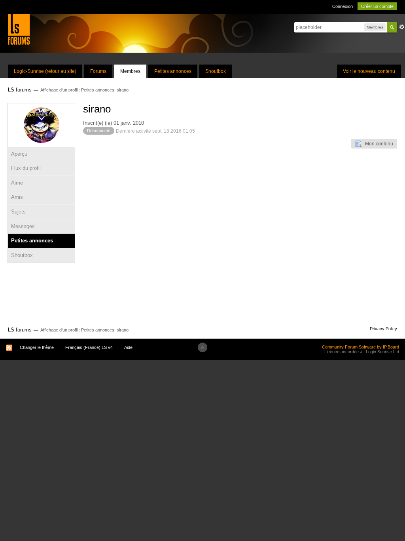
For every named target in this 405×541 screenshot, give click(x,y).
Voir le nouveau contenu (369, 71)
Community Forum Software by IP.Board (360, 347)
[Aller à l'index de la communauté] (19, 29)
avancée (402, 27)
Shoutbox (215, 71)
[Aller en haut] (202, 347)
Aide (128, 347)
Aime (17, 183)
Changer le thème (37, 347)
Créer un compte (377, 6)
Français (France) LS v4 (89, 347)
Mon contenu (377, 144)
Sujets (18, 212)
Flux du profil (26, 168)
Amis (17, 197)
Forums (98, 71)
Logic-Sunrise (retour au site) (45, 71)
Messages (23, 226)
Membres (130, 71)
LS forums (20, 330)
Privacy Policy (383, 328)
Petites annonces (172, 71)
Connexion (342, 6)
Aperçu (19, 154)
